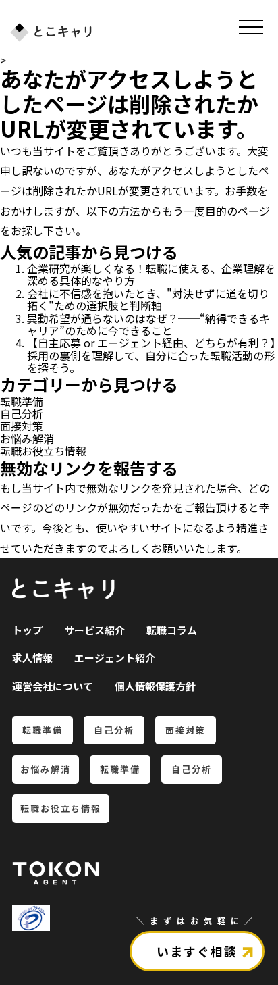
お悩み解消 (27, 438)
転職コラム (171, 630)
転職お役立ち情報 (43, 451)
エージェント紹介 (114, 658)
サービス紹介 (94, 630)
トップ (27, 630)
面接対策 (21, 426)
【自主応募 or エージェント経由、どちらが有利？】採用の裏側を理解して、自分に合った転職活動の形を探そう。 (151, 355)
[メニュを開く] (251, 27)
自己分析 (21, 413)
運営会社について (52, 686)
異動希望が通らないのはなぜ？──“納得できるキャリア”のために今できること (148, 324)
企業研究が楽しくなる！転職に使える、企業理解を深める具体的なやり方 (151, 274)
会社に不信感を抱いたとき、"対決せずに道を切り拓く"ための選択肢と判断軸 (148, 299)
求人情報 (32, 658)
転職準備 (21, 401)
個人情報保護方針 (155, 686)
